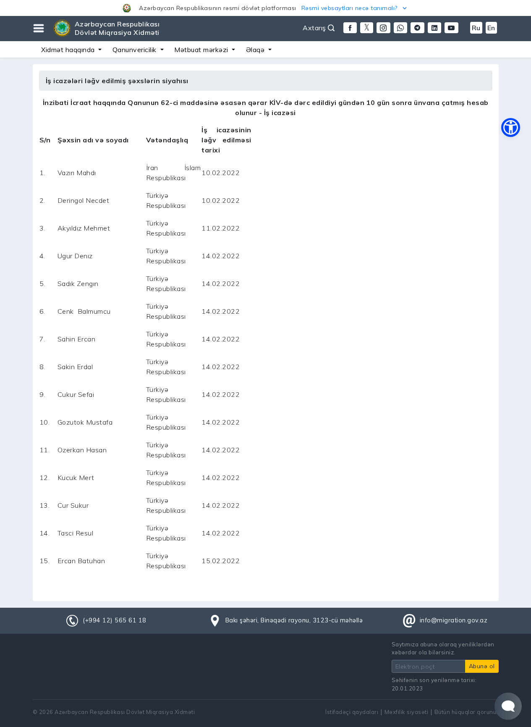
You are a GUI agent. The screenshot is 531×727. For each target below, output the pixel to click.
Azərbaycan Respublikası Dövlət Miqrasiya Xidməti (117, 28)
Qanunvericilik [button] (135, 49)
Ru (476, 28)
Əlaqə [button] (256, 49)
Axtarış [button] (315, 28)
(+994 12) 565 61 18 (114, 620)
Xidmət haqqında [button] (69, 49)
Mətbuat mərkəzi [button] (202, 49)
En (491, 28)
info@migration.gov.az (454, 620)
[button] (265, 8)
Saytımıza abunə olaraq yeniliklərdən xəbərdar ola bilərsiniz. (443, 648)
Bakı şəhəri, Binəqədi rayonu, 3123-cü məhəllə (294, 620)
